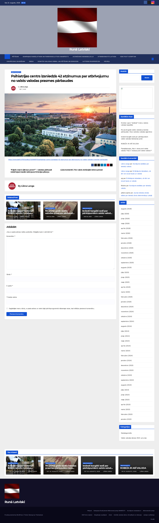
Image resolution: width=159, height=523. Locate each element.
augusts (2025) (126, 267)
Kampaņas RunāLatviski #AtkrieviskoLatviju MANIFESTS (46, 56)
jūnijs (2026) (125, 218)
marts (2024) (125, 351)
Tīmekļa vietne (11, 297)
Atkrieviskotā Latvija (107, 56)
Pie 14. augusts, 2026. (129, 471)
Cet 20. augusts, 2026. (17, 471)
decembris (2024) (127, 307)
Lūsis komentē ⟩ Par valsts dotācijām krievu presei (81, 170)
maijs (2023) (125, 400)
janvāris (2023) (126, 419)
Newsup (31, 515)
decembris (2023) (127, 365)
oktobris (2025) (126, 258)
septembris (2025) (127, 263)
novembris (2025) (127, 253)
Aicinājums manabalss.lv (83, 56)
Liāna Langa (24, 87)
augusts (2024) (126, 326)
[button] (149, 59)
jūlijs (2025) (125, 272)
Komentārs (10, 236)
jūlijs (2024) (125, 331)
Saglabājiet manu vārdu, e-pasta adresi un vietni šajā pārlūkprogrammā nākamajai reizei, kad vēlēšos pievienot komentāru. (51, 308)
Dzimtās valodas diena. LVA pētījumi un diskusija (58, 61)
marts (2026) (125, 233)
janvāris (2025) (126, 302)
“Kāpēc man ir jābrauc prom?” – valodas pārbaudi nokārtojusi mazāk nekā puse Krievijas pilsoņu (31, 171)
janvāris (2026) (126, 243)
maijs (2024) (125, 341)
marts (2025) (125, 292)
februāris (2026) (127, 238)
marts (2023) (125, 409)
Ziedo (31, 61)
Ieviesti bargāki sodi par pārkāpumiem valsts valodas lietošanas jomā (97, 213)
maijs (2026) (125, 223)
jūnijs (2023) (125, 395)
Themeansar (39, 515)
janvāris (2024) (126, 360)
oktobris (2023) (126, 375)
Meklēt (124, 71)
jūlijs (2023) (125, 390)
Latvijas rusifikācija (91, 61)
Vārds (9, 274)
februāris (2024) (127, 356)
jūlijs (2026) (125, 214)
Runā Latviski (79, 49)
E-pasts (9, 286)
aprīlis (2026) (126, 228)
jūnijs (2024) (125, 336)
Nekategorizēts (16, 72)
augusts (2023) (126, 385)
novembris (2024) (127, 311)
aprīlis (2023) (126, 404)
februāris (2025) (127, 297)
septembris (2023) (127, 380)
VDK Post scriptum (128, 56)
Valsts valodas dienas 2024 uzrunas (134, 438)
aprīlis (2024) (126, 346)
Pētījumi (15, 56)
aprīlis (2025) (126, 287)
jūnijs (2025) (125, 277)
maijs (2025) (125, 282)
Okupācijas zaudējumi (16, 61)
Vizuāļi (107, 61)
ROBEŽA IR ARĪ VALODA (130, 144)
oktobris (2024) (126, 316)
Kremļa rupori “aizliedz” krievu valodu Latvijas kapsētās (20, 213)
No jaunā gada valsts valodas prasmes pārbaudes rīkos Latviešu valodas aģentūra (60, 468)
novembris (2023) (127, 370)
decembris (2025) (127, 248)
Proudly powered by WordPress (14, 515)
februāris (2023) (127, 414)
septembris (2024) (127, 321)
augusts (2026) (126, 209)
